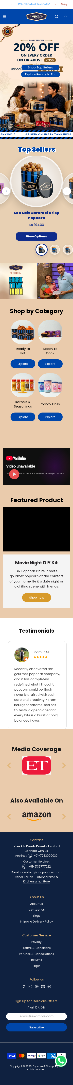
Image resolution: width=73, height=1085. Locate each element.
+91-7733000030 (46, 856)
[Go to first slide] (63, 816)
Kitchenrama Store (36, 881)
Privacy (36, 942)
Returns (36, 960)
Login (36, 966)
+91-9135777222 (39, 867)
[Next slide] (63, 765)
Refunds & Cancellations (36, 954)
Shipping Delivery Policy (36, 922)
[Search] (56, 16)
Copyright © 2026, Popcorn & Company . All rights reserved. (36, 1067)
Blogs (36, 916)
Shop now (36, 597)
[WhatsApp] (61, 1065)
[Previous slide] (9, 765)
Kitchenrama (46, 877)
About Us (36, 904)
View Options (36, 236)
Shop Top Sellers (40, 67)
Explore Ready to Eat (40, 74)
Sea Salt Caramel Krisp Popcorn (36, 215)
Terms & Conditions (37, 948)
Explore (23, 364)
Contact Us (37, 910)
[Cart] (65, 16)
